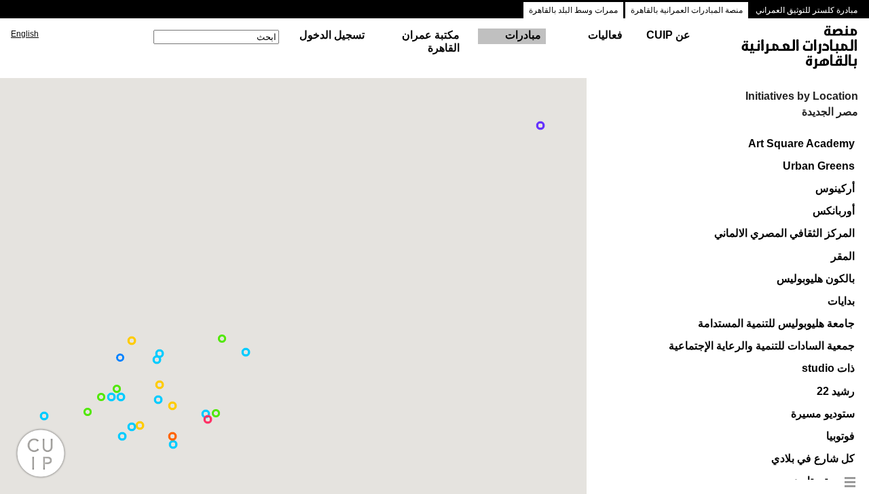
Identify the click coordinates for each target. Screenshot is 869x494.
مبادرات (523, 35)
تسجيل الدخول (332, 35)
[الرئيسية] (787, 48)
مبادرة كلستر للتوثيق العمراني (806, 10)
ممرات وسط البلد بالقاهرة (573, 10)
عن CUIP (668, 35)
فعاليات (605, 35)
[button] (173, 444)
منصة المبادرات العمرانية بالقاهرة (687, 10)
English (25, 34)
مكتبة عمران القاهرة (431, 41)
